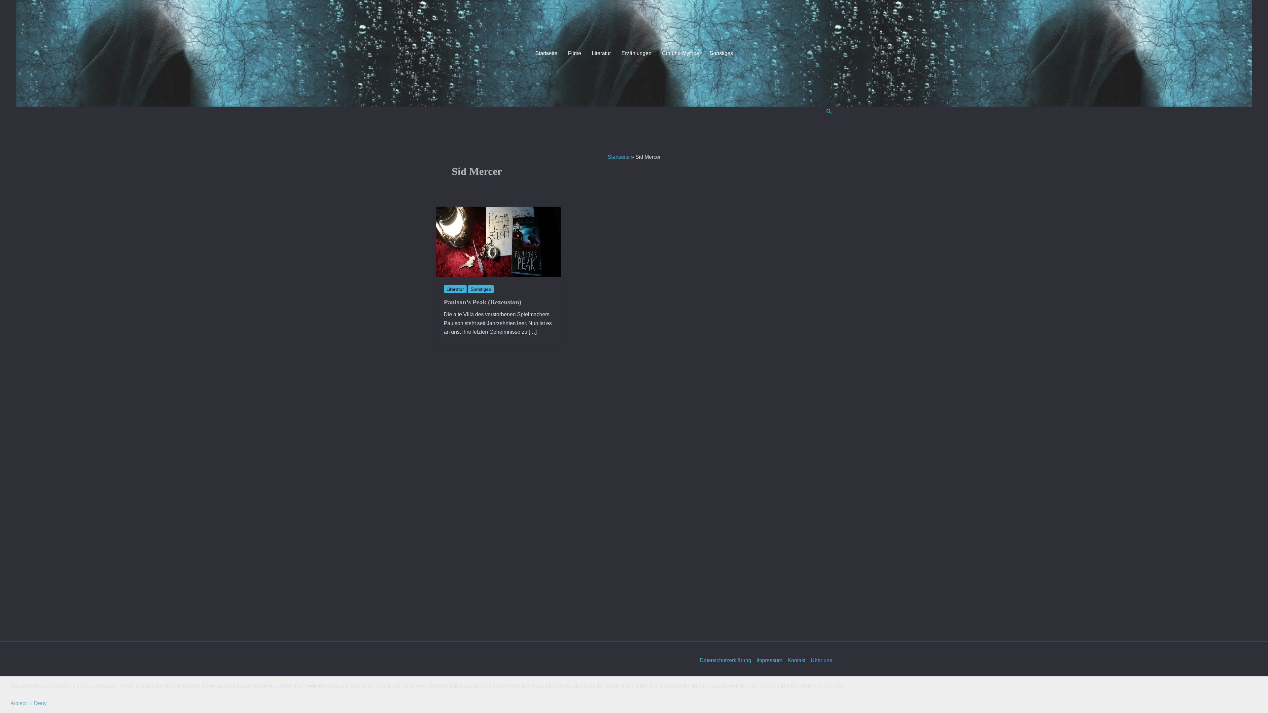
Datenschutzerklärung (725, 660)
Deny (40, 703)
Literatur (601, 53)
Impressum (769, 660)
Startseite (546, 53)
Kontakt (796, 660)
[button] (829, 111)
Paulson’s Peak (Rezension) (482, 302)
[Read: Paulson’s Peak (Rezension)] (498, 241)
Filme (574, 53)
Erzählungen (636, 53)
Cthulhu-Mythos (680, 53)
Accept (19, 703)
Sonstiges (721, 53)
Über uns (821, 660)
